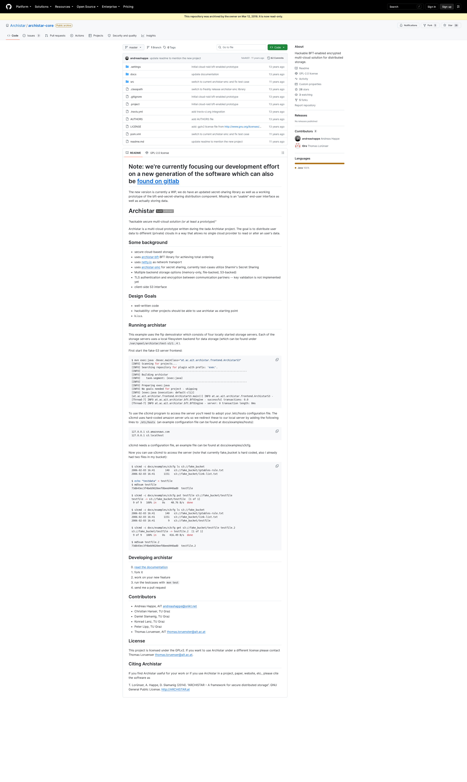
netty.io (147, 262)
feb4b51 (245, 58)
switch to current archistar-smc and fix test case (220, 81)
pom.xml (135, 134)
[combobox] (243, 47)
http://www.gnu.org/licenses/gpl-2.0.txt (248, 126)
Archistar (18, 25)
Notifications (410, 25)
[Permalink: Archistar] (126, 210)
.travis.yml (136, 111)
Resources (62, 6)
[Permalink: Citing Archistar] (126, 663)
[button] (277, 359)
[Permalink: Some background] (126, 242)
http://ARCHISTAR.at (175, 689)
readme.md (137, 141)
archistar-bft (150, 257)
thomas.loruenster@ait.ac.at (186, 631)
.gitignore (136, 96)
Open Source (86, 6)
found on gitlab (158, 181)
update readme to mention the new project (175, 58)
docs (133, 74)
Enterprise (109, 6)
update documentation (205, 74)
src (132, 81)
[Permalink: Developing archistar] (126, 557)
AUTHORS (136, 119)
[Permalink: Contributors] (126, 596)
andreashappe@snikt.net (180, 606)
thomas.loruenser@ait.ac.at (173, 654)
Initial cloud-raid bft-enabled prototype (215, 66)
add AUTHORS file (202, 119)
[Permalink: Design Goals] (126, 296)
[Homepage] (9, 6)
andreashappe (139, 58)
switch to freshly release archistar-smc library (219, 89)
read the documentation (151, 567)
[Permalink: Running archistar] (126, 325)
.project (135, 104)
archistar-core (41, 25)
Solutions (42, 6)
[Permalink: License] (126, 640)
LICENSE (135, 126)
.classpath (136, 89)
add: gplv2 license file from (208, 126)
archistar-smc (151, 267)
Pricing (128, 6)
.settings (135, 66)
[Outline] (283, 153)
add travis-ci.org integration (208, 111)
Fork (432, 25)
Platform (22, 6)
